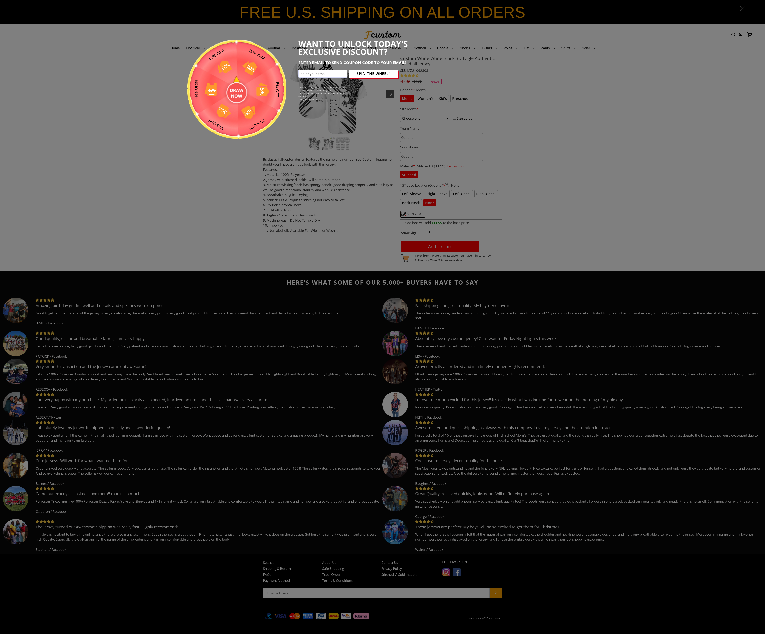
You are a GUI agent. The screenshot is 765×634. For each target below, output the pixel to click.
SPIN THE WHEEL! (373, 73)
